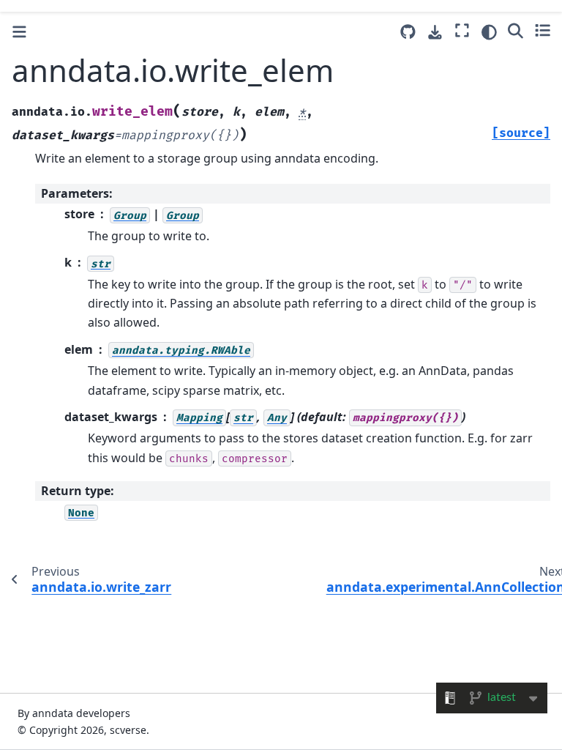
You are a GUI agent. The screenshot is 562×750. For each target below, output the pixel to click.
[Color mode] (489, 32)
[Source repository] (408, 32)
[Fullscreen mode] (462, 30)
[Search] (515, 30)
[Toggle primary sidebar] (19, 32)
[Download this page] (435, 33)
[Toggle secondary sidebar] (542, 30)
